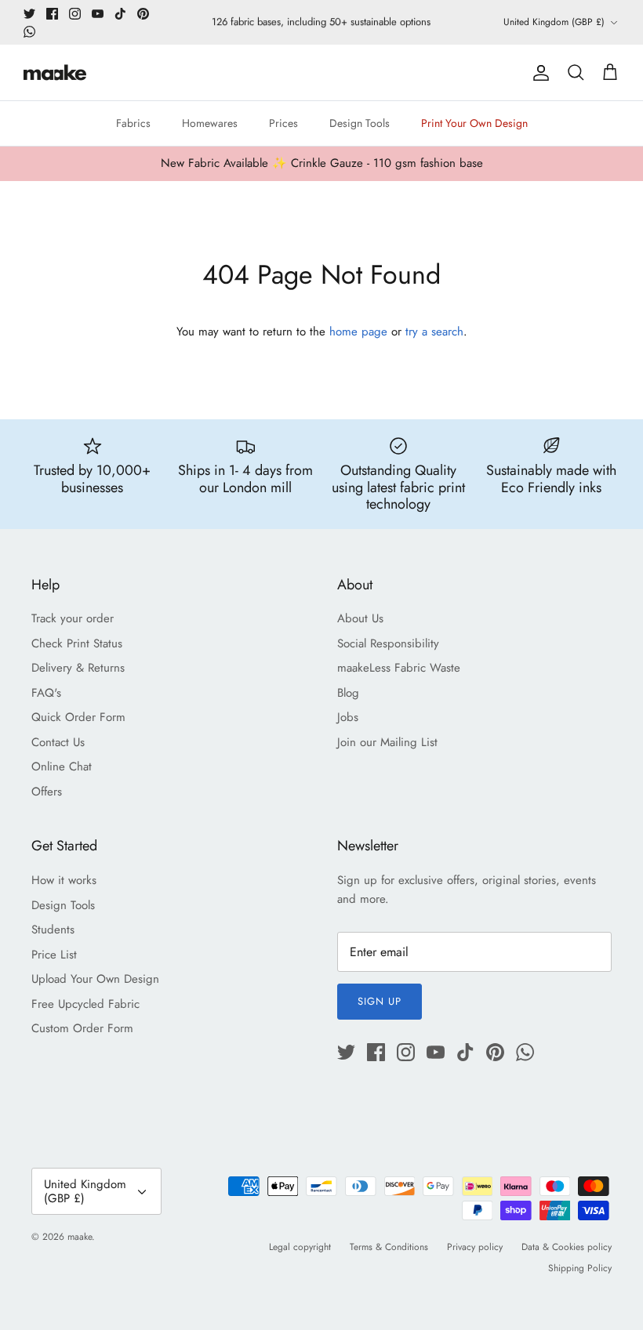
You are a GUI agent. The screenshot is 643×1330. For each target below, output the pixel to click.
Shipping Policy (580, 1268)
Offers (46, 791)
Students (52, 929)
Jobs (347, 717)
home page (358, 331)
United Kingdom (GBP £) (554, 22)
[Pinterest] (143, 14)
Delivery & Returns (78, 667)
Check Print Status (76, 643)
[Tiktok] (120, 14)
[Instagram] (75, 14)
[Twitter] (29, 14)
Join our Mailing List (387, 742)
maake (79, 1237)
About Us (360, 618)
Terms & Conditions (389, 1247)
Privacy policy (475, 1247)
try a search (434, 331)
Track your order (72, 618)
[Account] (537, 72)
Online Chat (61, 766)
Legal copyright (300, 1247)
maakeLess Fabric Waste (398, 667)
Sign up (379, 1001)
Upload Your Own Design (95, 979)
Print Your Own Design (474, 123)
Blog (348, 692)
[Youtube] (98, 14)
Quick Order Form (78, 717)
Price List (54, 954)
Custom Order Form (82, 1028)
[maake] (55, 72)
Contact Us (58, 742)
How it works (63, 880)
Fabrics (133, 123)
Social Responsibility (388, 643)
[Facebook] (52, 14)
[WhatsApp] (29, 32)
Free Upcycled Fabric (85, 1004)
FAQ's (46, 692)
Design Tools (359, 123)
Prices (283, 123)
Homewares (210, 123)
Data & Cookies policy (566, 1247)
